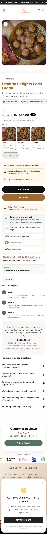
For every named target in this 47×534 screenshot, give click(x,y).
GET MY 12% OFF (23, 520)
